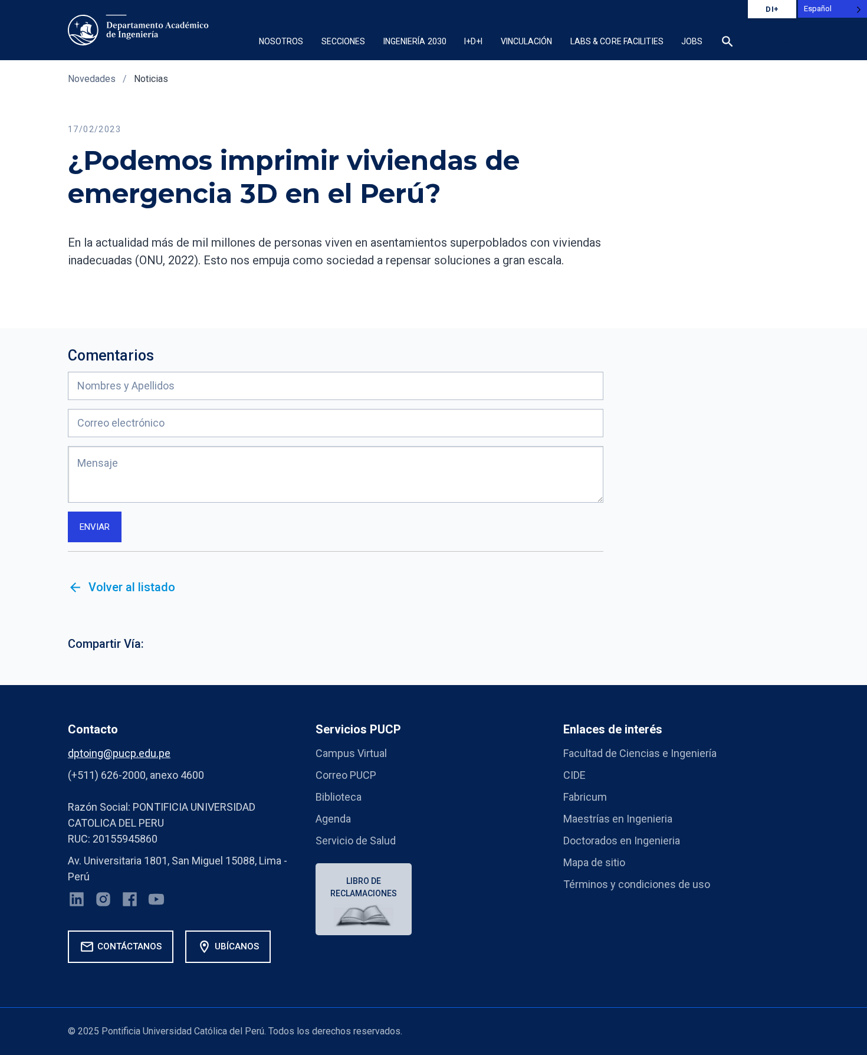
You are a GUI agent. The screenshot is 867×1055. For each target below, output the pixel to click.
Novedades (92, 78)
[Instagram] (103, 901)
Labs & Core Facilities (617, 41)
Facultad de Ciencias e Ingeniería (640, 753)
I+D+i (473, 41)
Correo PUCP (346, 775)
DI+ (772, 9)
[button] (784, 45)
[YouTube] (156, 901)
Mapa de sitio (594, 862)
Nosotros (281, 41)
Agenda (333, 818)
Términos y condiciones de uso (636, 884)
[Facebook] (130, 901)
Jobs (691, 41)
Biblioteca (339, 797)
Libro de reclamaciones (363, 887)
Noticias (151, 78)
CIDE (574, 775)
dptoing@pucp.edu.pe (119, 753)
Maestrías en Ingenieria (617, 818)
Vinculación (527, 41)
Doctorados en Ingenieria (621, 840)
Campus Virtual (351, 753)
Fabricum (585, 797)
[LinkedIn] (77, 901)
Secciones (343, 41)
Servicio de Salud (356, 840)
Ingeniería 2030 (415, 41)
